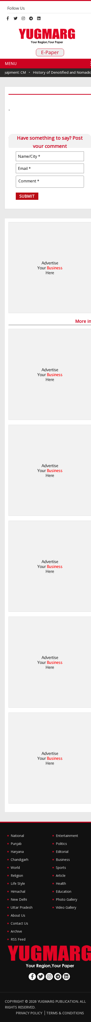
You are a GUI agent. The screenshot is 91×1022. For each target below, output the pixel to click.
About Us (18, 915)
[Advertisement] (45, 267)
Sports (61, 867)
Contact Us (19, 923)
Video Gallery (66, 907)
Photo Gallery (66, 899)
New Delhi (19, 899)
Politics (61, 843)
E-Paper (50, 52)
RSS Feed (18, 939)
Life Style (18, 883)
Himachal (18, 891)
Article (61, 875)
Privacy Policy (29, 1013)
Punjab (16, 843)
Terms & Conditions (65, 1013)
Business (63, 859)
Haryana (17, 851)
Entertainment (67, 835)
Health (61, 883)
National (17, 835)
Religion (17, 875)
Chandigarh (19, 859)
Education (63, 891)
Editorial (62, 851)
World (15, 867)
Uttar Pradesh (22, 907)
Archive (16, 931)
